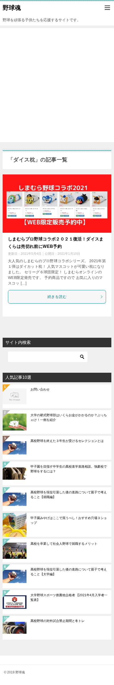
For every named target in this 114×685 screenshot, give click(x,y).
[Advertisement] (57, 85)
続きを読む (57, 297)
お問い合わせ (40, 389)
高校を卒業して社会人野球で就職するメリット (63, 544)
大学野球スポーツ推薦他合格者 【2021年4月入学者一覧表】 (68, 597)
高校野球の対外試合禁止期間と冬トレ (57, 621)
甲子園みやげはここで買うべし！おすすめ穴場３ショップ (68, 520)
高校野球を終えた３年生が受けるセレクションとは (67, 441)
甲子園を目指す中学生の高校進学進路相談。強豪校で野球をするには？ (68, 469)
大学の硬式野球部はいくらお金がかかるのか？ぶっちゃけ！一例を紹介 (68, 417)
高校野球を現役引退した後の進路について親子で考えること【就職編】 (68, 494)
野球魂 (12, 7)
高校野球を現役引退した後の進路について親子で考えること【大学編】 (68, 572)
